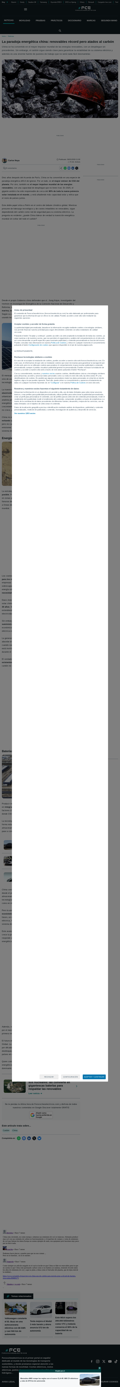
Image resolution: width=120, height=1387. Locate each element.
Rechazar (49, 1077)
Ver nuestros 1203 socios (24, 413)
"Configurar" (55, 383)
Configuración (70, 1077)
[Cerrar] (99, 1368)
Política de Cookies (58, 343)
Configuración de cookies (39, 345)
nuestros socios (48, 373)
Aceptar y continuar (94, 1077)
